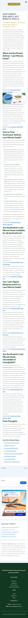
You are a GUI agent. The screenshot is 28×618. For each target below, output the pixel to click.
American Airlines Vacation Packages (13, 453)
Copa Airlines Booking (9, 459)
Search (3, 480)
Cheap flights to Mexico (10, 456)
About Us (14, 581)
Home (14, 593)
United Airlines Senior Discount (11, 443)
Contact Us (14, 595)
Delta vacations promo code (8, 529)
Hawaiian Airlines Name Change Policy (10, 532)
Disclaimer (14, 583)
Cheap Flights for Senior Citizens (9, 536)
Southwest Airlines (7, 367)
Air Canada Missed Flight (10, 451)
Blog (14, 597)
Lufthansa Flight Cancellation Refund (10, 527)
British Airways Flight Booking (8, 534)
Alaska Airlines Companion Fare (12, 462)
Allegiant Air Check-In (9, 445)
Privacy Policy (14, 585)
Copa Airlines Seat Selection (11, 448)
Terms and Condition (14, 587)
